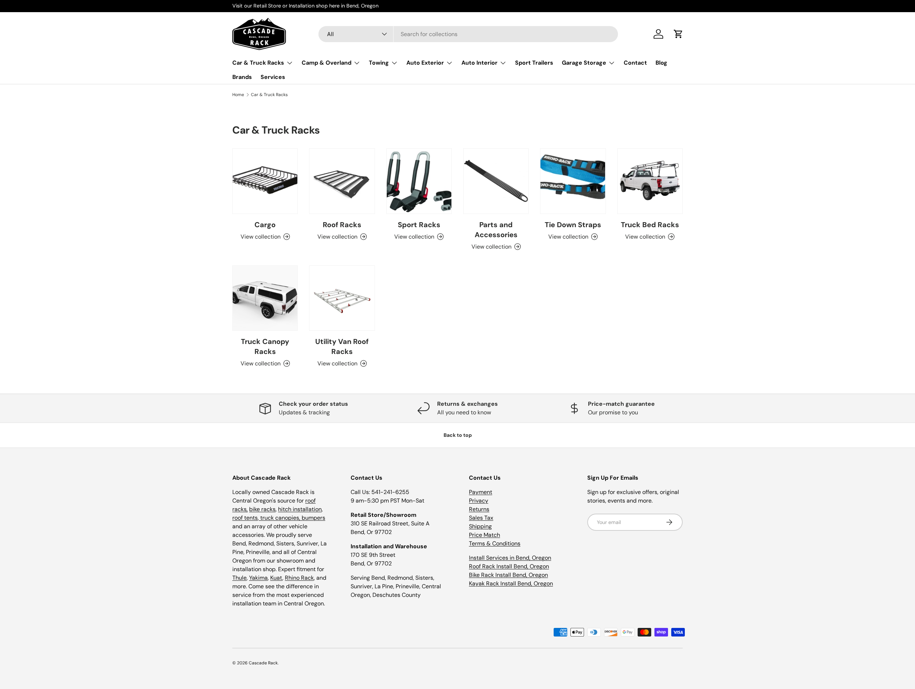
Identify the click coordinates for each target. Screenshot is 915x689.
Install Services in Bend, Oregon (510, 557)
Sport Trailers (534, 62)
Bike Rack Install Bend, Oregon (508, 575)
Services (273, 77)
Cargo (265, 224)
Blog (661, 62)
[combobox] (468, 34)
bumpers (313, 517)
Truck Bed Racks (650, 224)
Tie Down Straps (573, 224)
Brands (242, 77)
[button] (678, 34)
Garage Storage (584, 62)
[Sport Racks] (419, 181)
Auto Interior (479, 62)
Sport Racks (419, 224)
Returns (479, 509)
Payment (480, 492)
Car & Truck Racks (258, 62)
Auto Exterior (425, 62)
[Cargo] (265, 181)
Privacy (478, 500)
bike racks (262, 509)
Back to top (458, 435)
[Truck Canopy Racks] (265, 298)
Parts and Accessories (496, 229)
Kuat (276, 577)
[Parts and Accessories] (496, 181)
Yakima (258, 577)
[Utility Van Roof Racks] (342, 298)
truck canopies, (280, 517)
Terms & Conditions (494, 543)
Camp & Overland (326, 62)
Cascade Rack (263, 663)
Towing (379, 62)
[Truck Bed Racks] (650, 181)
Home (238, 95)
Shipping (480, 526)
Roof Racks (342, 224)
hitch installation (300, 509)
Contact (635, 62)
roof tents (245, 517)
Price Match (484, 535)
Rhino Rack (299, 577)
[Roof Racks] (342, 181)
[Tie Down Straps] (572, 181)
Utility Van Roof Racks (342, 346)
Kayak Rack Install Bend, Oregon (511, 583)
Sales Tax (481, 517)
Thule (239, 577)
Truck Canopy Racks (265, 346)
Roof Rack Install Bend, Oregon (509, 566)
